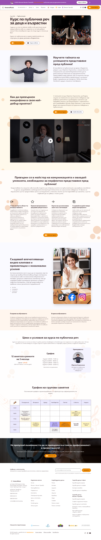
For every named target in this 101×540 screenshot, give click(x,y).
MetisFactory (30, 532)
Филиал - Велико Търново (37, 485)
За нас (32, 482)
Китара (54, 485)
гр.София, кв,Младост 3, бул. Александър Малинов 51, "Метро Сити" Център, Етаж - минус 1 (18, 485)
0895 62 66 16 (13, 496)
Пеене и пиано (55, 503)
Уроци (32, 500)
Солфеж (54, 500)
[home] (9, 7)
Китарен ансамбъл (77, 488)
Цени (37, 7)
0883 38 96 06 (13, 498)
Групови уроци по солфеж (79, 485)
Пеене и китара (56, 505)
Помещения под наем (36, 495)
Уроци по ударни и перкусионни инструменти (80, 515)
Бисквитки (56, 532)
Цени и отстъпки (35, 498)
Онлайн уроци (34, 503)
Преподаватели (35, 488)
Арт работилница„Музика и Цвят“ (77, 511)
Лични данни (38, 532)
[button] (22, 7)
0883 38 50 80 (13, 493)
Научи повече (82, 2)
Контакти (34, 493)
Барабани (54, 495)
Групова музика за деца (78, 482)
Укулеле (54, 493)
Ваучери (43, 7)
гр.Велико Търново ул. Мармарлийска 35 (15, 490)
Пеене (53, 482)
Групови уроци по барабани (79, 490)
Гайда (53, 498)
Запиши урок (34, 505)
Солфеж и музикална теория (79, 501)
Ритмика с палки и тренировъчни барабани (81, 507)
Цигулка (54, 488)
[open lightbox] (50, 140)
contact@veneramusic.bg (16, 501)
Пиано (53, 490)
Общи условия (47, 532)
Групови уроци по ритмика (79, 504)
